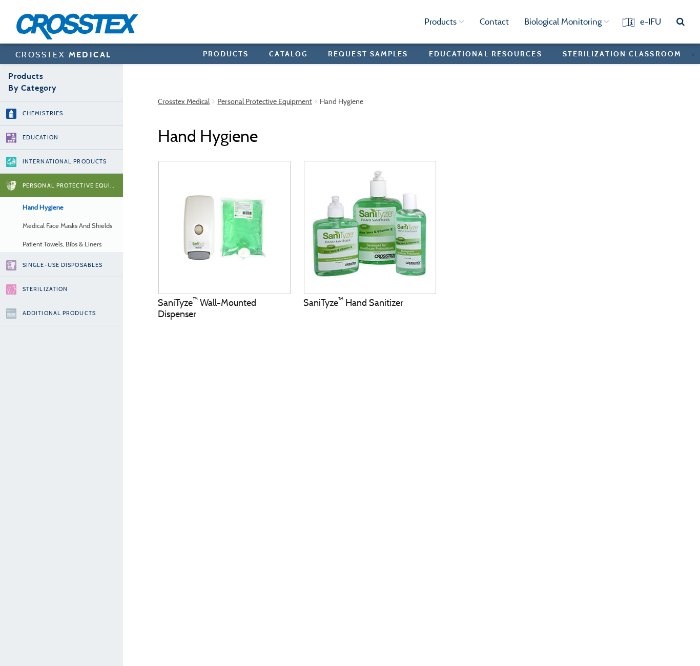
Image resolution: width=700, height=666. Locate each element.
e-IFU (650, 21)
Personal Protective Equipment (264, 101)
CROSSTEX (63, 54)
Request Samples (368, 53)
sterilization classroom (622, 53)
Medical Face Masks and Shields (67, 226)
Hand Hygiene (43, 207)
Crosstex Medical (184, 101)
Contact (494, 21)
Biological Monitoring (564, 21)
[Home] (80, 26)
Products (441, 21)
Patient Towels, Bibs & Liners (62, 244)
